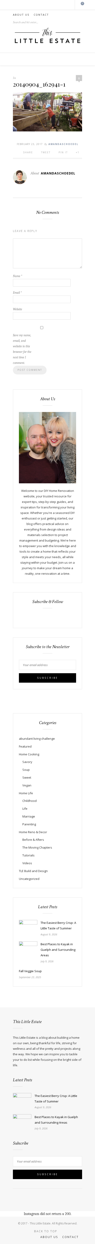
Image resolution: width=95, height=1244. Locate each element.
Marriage (28, 816)
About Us (21, 14)
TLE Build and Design (33, 871)
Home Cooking (29, 754)
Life (24, 808)
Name (17, 276)
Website (17, 309)
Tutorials (28, 855)
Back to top (46, 1231)
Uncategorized (29, 879)
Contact (41, 14)
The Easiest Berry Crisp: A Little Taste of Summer (58, 925)
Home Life (26, 793)
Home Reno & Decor (33, 832)
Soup (26, 770)
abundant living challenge (37, 739)
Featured (25, 746)
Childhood (29, 801)
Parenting (29, 824)
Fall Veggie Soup (30, 971)
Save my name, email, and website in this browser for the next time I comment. (22, 349)
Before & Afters (33, 840)
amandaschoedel (63, 144)
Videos (27, 863)
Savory (27, 762)
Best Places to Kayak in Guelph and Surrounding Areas (58, 949)
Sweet (26, 777)
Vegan (26, 785)
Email (17, 292)
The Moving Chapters (37, 847)
